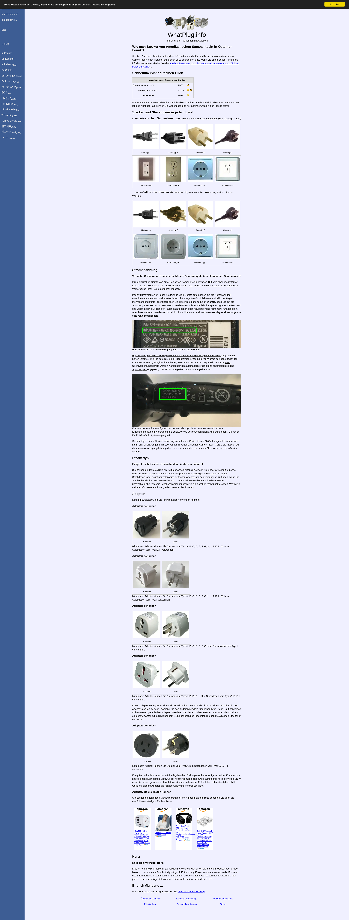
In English (6, 53)
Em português (11, 75)
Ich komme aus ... (11, 14)
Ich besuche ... (9, 20)
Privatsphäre (150, 904)
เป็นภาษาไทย (11, 132)
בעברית (8, 137)
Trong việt (9, 115)
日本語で (8, 98)
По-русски (9, 103)
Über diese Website (150, 899)
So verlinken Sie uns (187, 904)
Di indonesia (10, 109)
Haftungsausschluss (223, 899)
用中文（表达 (11, 87)
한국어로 (8, 126)
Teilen (223, 904)
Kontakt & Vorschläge (186, 899)
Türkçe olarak (11, 120)
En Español (7, 58)
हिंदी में (6, 92)
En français (10, 81)
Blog (3, 29)
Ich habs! (334, 4)
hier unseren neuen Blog (191, 891)
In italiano (9, 64)
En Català (6, 70)
